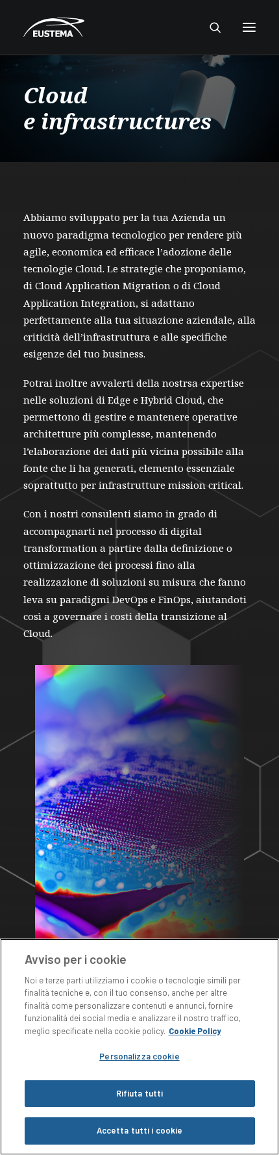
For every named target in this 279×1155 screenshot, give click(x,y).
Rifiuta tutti (140, 1093)
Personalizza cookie (139, 1056)
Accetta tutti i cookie (140, 1130)
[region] (139, 1047)
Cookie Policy (195, 1031)
